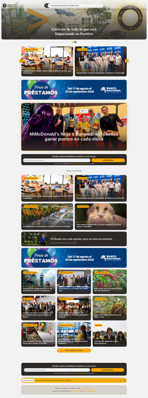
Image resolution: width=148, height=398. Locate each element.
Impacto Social (28, 299)
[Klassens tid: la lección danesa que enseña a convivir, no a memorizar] (47, 188)
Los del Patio (76, 391)
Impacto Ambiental (29, 49)
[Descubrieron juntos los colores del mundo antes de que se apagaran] (38, 281)
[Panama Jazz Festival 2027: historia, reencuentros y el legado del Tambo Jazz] (74, 281)
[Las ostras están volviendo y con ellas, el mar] (110, 308)
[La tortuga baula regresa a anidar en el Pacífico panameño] (101, 61)
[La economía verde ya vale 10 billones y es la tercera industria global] (47, 61)
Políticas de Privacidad (79, 163)
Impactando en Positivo (30, 178)
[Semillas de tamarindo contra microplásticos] (110, 334)
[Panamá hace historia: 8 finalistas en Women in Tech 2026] (101, 188)
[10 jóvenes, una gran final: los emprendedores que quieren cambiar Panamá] (74, 308)
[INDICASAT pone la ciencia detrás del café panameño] (110, 281)
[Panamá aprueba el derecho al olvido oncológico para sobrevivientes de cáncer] (38, 308)
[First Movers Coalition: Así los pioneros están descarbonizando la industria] (74, 334)
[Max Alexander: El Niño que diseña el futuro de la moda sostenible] (38, 334)
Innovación (98, 325)
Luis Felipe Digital (89, 391)
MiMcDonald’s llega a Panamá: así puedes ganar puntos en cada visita (74, 136)
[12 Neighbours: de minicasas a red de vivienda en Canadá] (47, 216)
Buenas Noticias (82, 178)
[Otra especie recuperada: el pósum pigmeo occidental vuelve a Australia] (101, 216)
